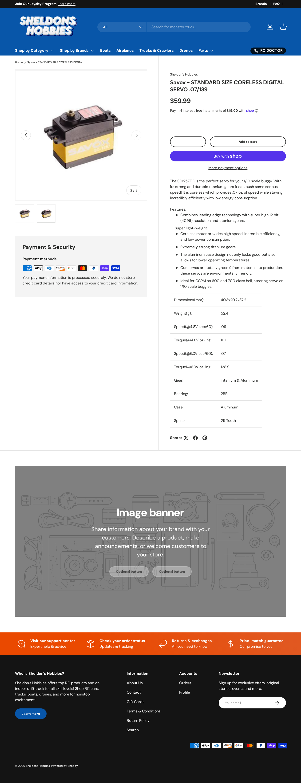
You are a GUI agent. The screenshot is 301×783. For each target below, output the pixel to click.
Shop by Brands (74, 50)
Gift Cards (135, 701)
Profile (184, 692)
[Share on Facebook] (195, 438)
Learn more (66, 4)
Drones (186, 50)
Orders (185, 682)
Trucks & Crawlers (156, 50)
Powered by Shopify (64, 766)
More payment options (227, 167)
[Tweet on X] (186, 438)
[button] (283, 27)
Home (19, 62)
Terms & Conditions (144, 711)
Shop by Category (31, 50)
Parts (203, 50)
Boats (105, 50)
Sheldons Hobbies (38, 766)
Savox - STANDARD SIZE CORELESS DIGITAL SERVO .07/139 (55, 62)
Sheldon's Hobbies (184, 74)
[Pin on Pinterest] (205, 438)
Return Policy (138, 720)
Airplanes (125, 50)
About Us (135, 682)
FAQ (276, 4)
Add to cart (248, 142)
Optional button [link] (129, 571)
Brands (261, 4)
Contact (134, 692)
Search (133, 729)
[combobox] (174, 27)
